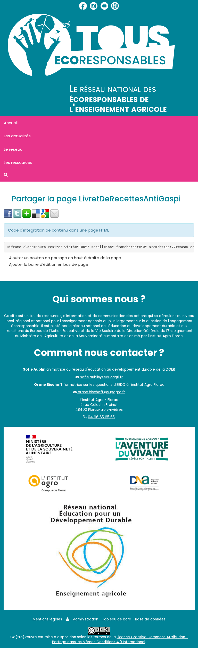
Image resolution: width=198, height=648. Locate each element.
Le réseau (13, 149)
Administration (85, 619)
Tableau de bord (116, 619)
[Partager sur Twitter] (17, 213)
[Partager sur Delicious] (36, 213)
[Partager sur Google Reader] (45, 213)
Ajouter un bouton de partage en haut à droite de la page (65, 257)
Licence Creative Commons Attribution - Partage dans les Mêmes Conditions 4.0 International (120, 639)
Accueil (11, 122)
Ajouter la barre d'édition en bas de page (48, 264)
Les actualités (17, 136)
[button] (68, 619)
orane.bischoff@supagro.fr (101, 392)
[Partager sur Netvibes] (26, 213)
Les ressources (18, 162)
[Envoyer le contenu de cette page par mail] (54, 213)
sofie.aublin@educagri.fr (101, 377)
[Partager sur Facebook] (8, 213)
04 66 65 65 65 (101, 417)
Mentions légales (47, 619)
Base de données (150, 619)
